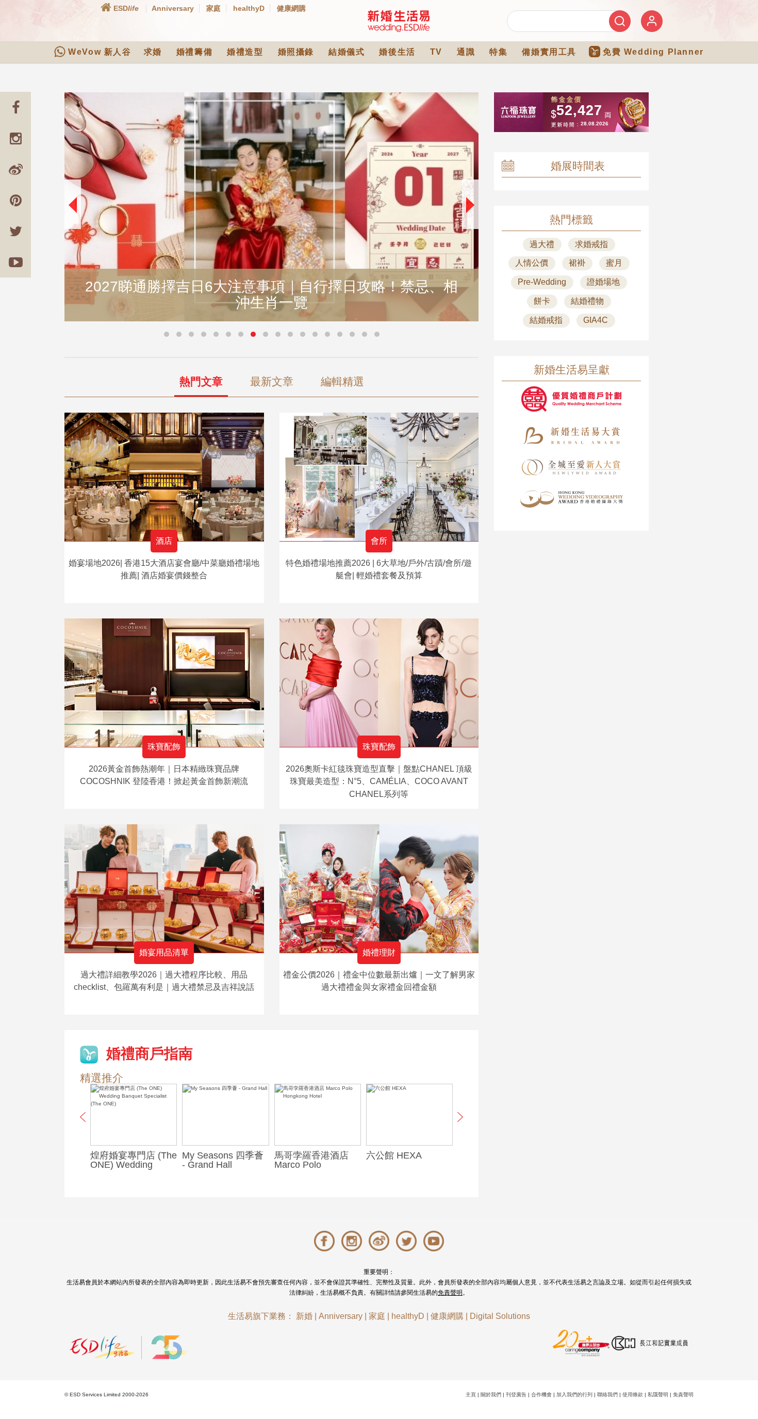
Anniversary (173, 8)
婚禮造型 (245, 51)
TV (436, 51)
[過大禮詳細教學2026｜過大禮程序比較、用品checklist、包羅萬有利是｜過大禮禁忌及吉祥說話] (164, 888)
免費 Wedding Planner (653, 51)
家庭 (213, 8)
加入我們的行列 (574, 1394)
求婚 (153, 51)
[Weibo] (15, 169)
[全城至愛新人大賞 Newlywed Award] (571, 467)
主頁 (471, 1394)
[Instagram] (15, 138)
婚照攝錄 (296, 51)
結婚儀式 (346, 51)
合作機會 (541, 1394)
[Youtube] (15, 262)
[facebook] (15, 107)
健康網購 (291, 8)
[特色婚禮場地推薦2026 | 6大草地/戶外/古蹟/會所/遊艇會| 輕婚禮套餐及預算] (379, 477)
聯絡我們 (607, 1394)
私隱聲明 (658, 1394)
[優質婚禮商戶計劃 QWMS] (571, 399)
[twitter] (15, 231)
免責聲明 (450, 1292)
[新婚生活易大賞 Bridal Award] (571, 435)
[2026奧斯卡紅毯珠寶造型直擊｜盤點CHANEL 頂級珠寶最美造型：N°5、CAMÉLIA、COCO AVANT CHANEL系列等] (379, 682)
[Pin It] (15, 200)
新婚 (304, 1316)
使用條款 (632, 1394)
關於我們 (491, 1394)
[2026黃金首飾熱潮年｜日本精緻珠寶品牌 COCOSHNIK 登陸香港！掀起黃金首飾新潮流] (164, 682)
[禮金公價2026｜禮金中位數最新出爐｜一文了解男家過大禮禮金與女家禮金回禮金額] (379, 888)
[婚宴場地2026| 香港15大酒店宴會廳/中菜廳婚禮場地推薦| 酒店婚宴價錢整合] (164, 477)
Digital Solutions (500, 1316)
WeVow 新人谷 (99, 51)
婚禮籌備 (194, 51)
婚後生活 (397, 51)
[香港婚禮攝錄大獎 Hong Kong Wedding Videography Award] (571, 499)
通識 (466, 51)
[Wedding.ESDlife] (399, 21)
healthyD (249, 8)
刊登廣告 (516, 1394)
